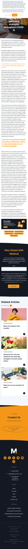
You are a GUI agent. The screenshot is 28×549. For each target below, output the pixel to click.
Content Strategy (9, 233)
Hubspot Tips (14, 499)
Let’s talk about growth (14, 429)
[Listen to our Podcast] (18, 457)
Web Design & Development (14, 511)
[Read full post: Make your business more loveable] (14, 314)
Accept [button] (14, 15)
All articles (5, 305)
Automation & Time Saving (14, 516)
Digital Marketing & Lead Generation (14, 513)
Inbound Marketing (9, 231)
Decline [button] (20, 15)
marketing (23, 127)
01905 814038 (15, 471)
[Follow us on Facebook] (5, 457)
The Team (14, 491)
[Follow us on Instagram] (13, 457)
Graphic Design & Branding (14, 508)
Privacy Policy (20, 282)
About (14, 488)
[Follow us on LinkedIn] (22, 457)
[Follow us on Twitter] (9, 457)
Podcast (14, 496)
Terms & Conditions (14, 531)
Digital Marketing (19, 231)
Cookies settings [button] (8, 15)
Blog (14, 494)
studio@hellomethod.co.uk (15, 474)
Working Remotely (19, 233)
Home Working (14, 235)
